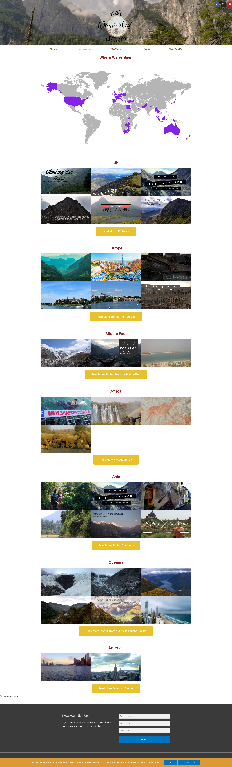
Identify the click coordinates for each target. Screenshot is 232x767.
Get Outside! (117, 49)
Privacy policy (189, 762)
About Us (54, 49)
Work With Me (175, 49)
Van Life (148, 49)
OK (170, 762)
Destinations (85, 49)
